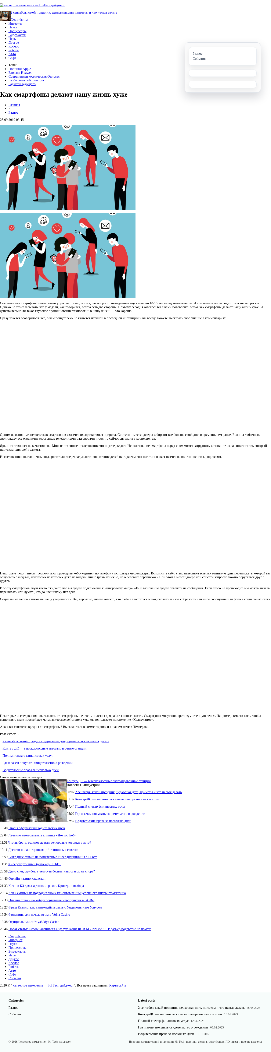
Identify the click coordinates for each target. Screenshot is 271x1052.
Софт (12, 58)
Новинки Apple (19, 69)
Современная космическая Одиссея (33, 76)
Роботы (13, 50)
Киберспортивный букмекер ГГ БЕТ (34, 864)
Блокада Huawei (20, 72)
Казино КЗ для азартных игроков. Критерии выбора (46, 886)
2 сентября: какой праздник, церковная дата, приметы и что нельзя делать (64, 12)
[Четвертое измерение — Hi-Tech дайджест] (32, 5)
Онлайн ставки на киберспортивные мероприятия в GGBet (51, 900)
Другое (13, 42)
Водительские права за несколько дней (31, 770)
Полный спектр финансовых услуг (28, 755)
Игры (12, 38)
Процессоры (17, 31)
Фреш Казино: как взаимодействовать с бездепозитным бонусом (55, 907)
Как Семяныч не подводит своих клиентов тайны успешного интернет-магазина (67, 893)
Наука (12, 27)
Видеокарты (17, 35)
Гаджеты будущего (22, 84)
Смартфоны (19, 19)
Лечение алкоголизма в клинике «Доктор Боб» (42, 835)
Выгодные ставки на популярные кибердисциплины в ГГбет (52, 857)
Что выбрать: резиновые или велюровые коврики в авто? (49, 842)
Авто (12, 54)
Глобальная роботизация (26, 80)
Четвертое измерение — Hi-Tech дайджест (43, 985)
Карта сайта (117, 985)
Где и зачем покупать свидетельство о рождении (38, 763)
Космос (13, 46)
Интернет (15, 23)
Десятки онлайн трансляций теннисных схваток (43, 849)
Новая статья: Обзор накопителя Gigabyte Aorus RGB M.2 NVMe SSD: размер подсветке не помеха (79, 929)
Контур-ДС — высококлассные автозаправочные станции (45, 748)
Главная (14, 105)
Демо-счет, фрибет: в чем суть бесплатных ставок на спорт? (51, 871)
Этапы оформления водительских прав (36, 828)
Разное (13, 112)
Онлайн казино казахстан (27, 878)
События (14, 978)
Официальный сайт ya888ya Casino (33, 922)
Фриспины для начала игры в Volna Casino (39, 914)
